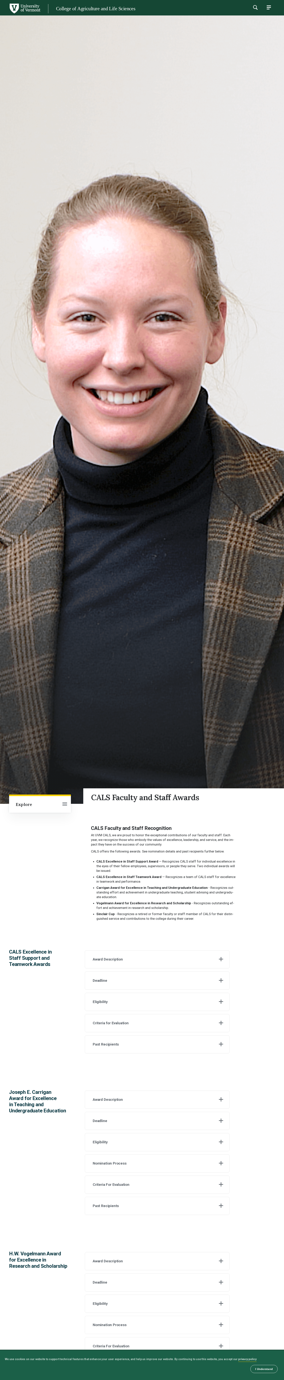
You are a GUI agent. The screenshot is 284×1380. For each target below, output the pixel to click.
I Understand (264, 1369)
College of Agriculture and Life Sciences (95, 8)
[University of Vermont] (20, 13)
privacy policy (247, 1359)
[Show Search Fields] (255, 7)
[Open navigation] (64, 804)
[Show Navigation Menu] (268, 7)
